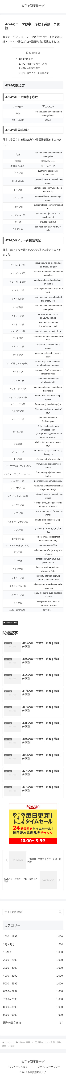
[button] (60, 912)
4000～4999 (11, 622)
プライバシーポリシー (49, 1066)
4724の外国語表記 (30, 68)
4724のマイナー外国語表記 (35, 73)
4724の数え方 (26, 59)
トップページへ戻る (17, 1066)
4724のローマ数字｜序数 (34, 63)
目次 (28, 52)
